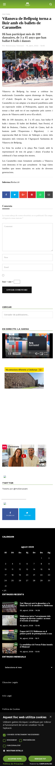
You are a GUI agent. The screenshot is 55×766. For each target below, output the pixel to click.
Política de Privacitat (13, 763)
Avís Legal (7, 696)
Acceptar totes (14, 759)
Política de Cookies (11, 709)
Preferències (29, 740)
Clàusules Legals (10, 682)
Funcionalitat (14, 745)
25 (12, 580)
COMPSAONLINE (45, 764)
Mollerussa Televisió (15, 46)
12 (20, 569)
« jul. (4, 590)
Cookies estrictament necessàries (23, 734)
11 (12, 569)
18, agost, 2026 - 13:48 (30, 626)
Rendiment (12, 740)
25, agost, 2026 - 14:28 (30, 610)
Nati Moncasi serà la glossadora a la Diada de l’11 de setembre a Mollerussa (36, 604)
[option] (27, 69)
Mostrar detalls (14, 751)
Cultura (6, 14)
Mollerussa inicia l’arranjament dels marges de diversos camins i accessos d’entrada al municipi (35, 618)
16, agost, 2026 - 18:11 (29, 638)
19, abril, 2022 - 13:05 (35, 46)
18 (12, 575)
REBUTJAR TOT (40, 759)
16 (49, 569)
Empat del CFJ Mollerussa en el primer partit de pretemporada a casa (36, 632)
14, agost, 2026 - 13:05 (30, 652)
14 (34, 569)
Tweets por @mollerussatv (15, 489)
